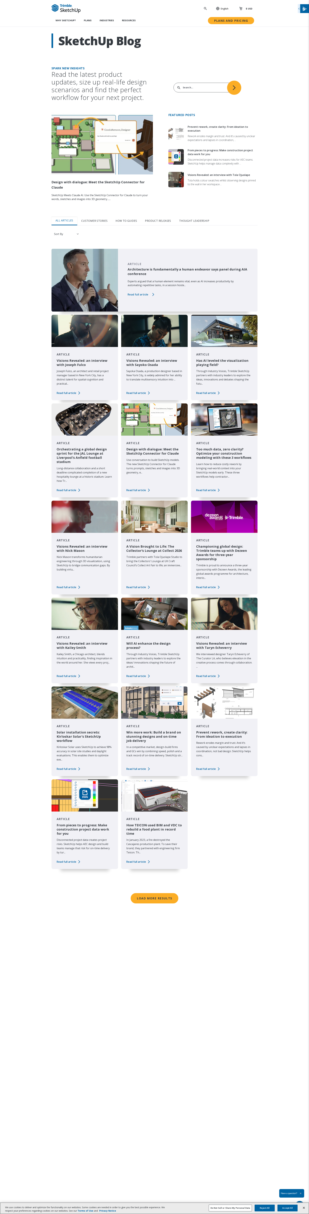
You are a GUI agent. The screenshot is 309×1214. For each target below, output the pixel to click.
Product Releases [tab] (158, 221)
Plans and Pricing (231, 21)
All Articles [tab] (64, 220)
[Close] (303, 1207)
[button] (220, 8)
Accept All (287, 1207)
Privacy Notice (107, 1210)
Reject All (265, 1207)
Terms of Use (85, 1210)
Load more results (154, 898)
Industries (107, 20)
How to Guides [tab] (126, 221)
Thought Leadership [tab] (194, 221)
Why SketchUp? (66, 20)
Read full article (138, 294)
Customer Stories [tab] (94, 221)
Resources (129, 20)
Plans (88, 20)
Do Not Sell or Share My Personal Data (230, 1207)
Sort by (58, 234)
